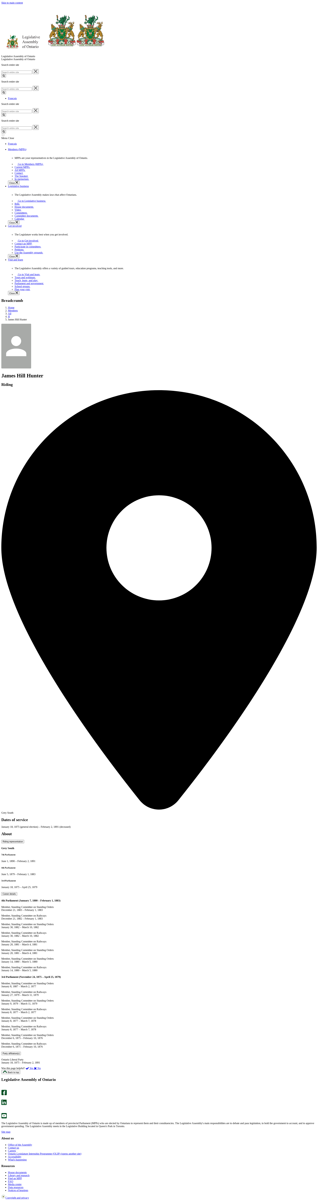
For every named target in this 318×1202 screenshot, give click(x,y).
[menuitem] (30, 164)
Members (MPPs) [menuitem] (17, 149)
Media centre (15, 1184)
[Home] (53, 53)
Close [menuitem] (12, 183)
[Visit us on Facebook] (4, 1094)
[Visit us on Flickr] (3, 1111)
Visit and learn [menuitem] (15, 259)
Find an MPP (15, 1178)
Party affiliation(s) (11, 1053)
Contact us (13, 1147)
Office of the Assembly (20, 1144)
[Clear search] (36, 71)
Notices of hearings (18, 1190)
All (9, 313)
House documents (17, 1172)
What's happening (17, 1159)
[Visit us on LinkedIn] (4, 1104)
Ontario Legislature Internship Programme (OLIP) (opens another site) (44, 1153)
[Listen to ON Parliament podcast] (2, 1108)
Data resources (15, 1187)
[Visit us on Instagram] (3, 1088)
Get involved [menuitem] (15, 225)
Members (13, 310)
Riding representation (13, 841)
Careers (12, 1150)
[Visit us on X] (3, 1098)
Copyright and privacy (17, 1197)
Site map (5, 1131)
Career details (9, 894)
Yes (31, 1068)
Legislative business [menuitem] (18, 186)
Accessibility (14, 1156)
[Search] (3, 76)
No (39, 1068)
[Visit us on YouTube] (4, 1117)
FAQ (10, 1181)
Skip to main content (12, 2)
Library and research (18, 1175)
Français (12, 98)
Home (11, 307)
